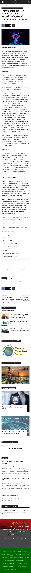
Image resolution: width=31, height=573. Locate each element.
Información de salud (18, 8)
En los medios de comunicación (11, 5)
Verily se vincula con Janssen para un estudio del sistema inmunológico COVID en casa (8, 300)
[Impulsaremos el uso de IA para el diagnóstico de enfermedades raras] (15, 426)
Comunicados (4, 325)
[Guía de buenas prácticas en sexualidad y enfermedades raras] (5, 330)
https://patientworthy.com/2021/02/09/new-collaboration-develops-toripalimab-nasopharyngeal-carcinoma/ (15, 271)
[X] (6, 25)
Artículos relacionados (8, 308)
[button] (2, 2)
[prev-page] (2, 336)
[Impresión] (13, 25)
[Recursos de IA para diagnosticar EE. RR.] (15, 401)
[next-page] (5, 336)
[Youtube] (25, 538)
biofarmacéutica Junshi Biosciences (9, 279)
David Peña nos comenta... (10, 495)
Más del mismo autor (8, 310)
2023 (3, 317)
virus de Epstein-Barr (17, 281)
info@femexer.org (18, 534)
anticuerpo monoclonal (12, 278)
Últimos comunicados (8, 388)
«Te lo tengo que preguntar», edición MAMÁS (13, 462)
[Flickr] (9, 538)
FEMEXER (24, 568)
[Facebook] (3, 25)
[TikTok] (17, 538)
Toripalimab (9, 281)
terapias (3, 281)
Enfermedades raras (4, 332)
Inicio (3, 5)
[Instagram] (13, 538)
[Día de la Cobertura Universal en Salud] (5, 323)
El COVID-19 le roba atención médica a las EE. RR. (15, 479)
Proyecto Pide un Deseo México (11, 341)
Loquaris (4, 458)
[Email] (9, 25)
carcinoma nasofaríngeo (22, 279)
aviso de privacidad (17, 549)
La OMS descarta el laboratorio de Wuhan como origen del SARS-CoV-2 (22, 299)
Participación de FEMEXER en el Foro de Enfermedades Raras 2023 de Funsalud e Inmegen (19, 315)
